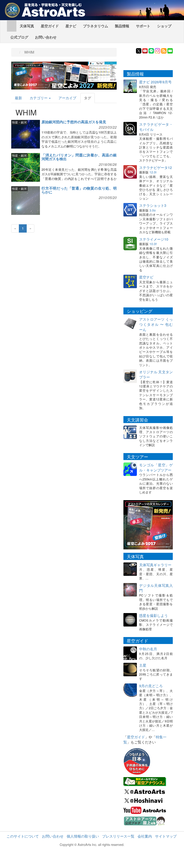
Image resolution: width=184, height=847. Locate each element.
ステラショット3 (152, 205)
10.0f (153, 244)
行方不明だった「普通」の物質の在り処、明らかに (79, 190)
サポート (143, 25)
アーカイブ (67, 97)
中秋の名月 (148, 648)
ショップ (164, 25)
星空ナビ (146, 277)
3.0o (152, 210)
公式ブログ (19, 37)
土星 (142, 665)
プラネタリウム (95, 25)
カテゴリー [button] (39, 97)
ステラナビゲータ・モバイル (156, 127)
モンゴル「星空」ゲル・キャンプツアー (156, 467)
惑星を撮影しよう (153, 615)
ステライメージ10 (153, 239)
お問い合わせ (46, 37)
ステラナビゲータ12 (155, 167)
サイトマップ (166, 836)
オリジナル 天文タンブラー (156, 374)
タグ (87, 97)
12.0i (152, 172)
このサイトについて (23, 836)
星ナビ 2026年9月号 (155, 81)
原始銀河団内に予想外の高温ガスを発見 (74, 121)
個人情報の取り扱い (83, 836)
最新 (18, 97)
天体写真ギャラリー (155, 564)
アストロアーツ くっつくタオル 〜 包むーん (156, 324)
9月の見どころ (151, 685)
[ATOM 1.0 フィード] (163, 50)
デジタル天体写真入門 (156, 588)
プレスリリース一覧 (118, 836)
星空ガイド (50, 25)
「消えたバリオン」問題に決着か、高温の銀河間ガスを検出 (79, 157)
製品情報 (122, 25)
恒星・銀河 (19, 122)
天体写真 (27, 25)
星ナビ (71, 25)
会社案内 (145, 836)
